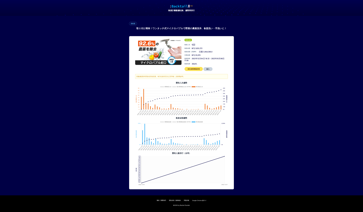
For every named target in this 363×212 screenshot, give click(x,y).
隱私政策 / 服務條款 (175, 200)
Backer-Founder (185, 205)
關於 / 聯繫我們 (161, 200)
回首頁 (133, 24)
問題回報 (186, 200)
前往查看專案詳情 (194, 69)
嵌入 (207, 69)
